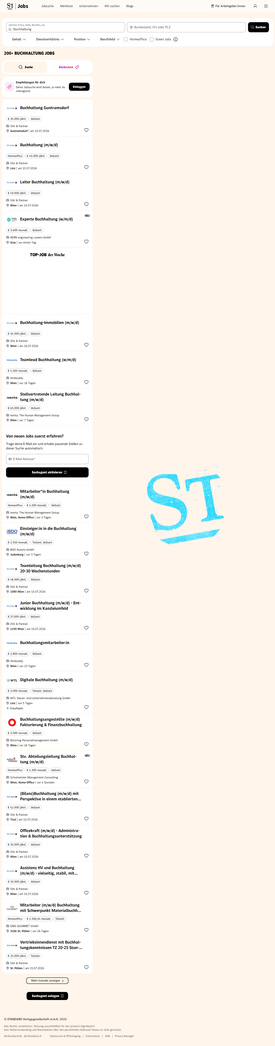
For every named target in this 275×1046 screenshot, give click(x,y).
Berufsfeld (107, 39)
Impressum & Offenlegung (65, 1036)
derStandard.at (32, 1036)
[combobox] (65, 27)
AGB (107, 1036)
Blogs (129, 6)
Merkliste (66, 6)
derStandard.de (13, 1036)
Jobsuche (47, 6)
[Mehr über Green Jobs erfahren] (175, 39)
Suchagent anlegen (45, 996)
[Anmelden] (255, 6)
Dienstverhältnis (47, 39)
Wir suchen (112, 6)
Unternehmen (88, 6)
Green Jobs (163, 39)
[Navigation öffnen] (266, 6)
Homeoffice (138, 39)
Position (80, 39)
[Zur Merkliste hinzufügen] (86, 130)
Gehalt (16, 39)
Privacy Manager (124, 1036)
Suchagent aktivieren (47, 472)
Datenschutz (93, 1036)
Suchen (260, 27)
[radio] (25, 67)
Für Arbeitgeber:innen (230, 6)
